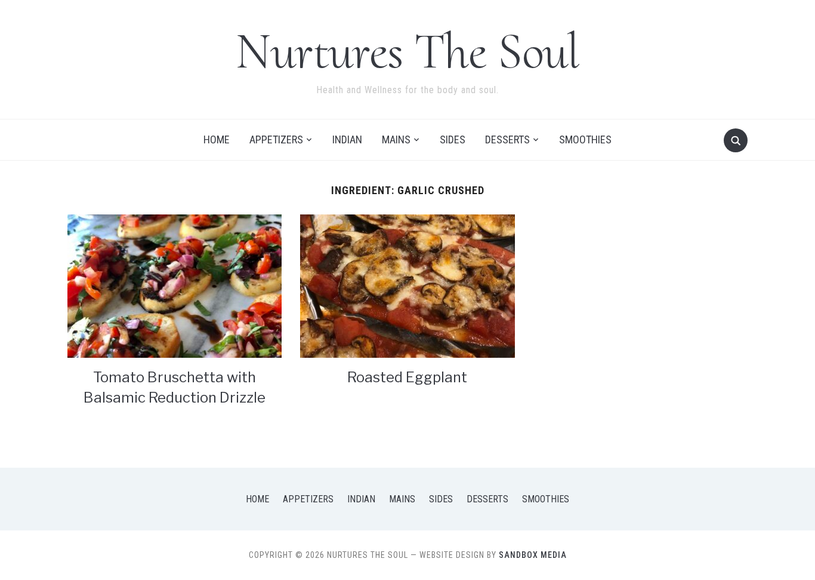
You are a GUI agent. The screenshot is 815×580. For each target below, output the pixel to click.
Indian (347, 139)
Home (216, 139)
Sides (452, 139)
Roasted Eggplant (407, 377)
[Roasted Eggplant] (407, 285)
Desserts (507, 139)
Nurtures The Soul (407, 51)
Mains (396, 139)
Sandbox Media (533, 555)
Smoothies (585, 139)
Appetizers (276, 139)
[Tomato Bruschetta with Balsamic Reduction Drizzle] (174, 285)
